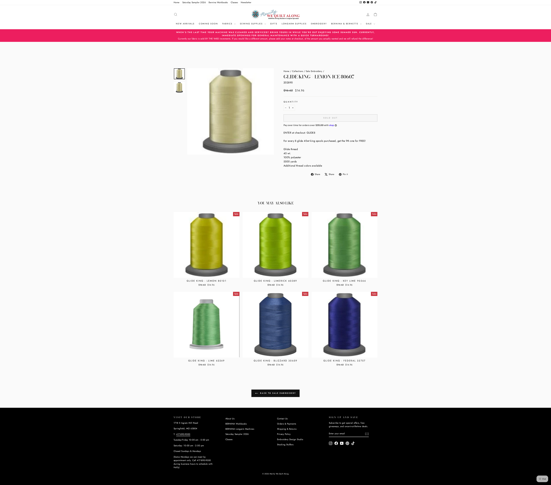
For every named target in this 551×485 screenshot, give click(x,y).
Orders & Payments (286, 423)
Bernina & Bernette (345, 23)
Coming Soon (208, 23)
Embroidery (319, 23)
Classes (234, 2)
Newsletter (246, 2)
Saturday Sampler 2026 (194, 2)
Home (177, 2)
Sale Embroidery (314, 71)
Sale (369, 23)
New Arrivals (185, 23)
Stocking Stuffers (285, 444)
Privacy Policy (284, 434)
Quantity (291, 101)
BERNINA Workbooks (236, 423)
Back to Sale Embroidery (277, 393)
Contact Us (282, 418)
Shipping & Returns (286, 429)
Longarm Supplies (294, 23)
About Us (230, 418)
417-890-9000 (183, 434)
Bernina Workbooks (218, 2)
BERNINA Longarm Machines (239, 429)
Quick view (206, 274)
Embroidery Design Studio (290, 439)
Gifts (273, 23)
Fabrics (227, 23)
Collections (297, 71)
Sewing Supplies (252, 23)
